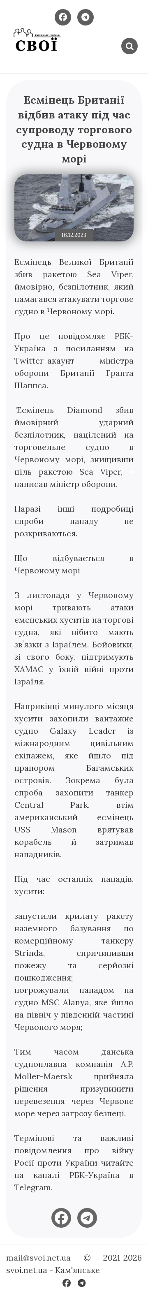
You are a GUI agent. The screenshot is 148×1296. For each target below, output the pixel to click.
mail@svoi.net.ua (38, 1257)
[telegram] (87, 1218)
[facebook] (61, 1218)
